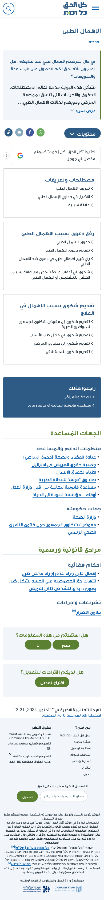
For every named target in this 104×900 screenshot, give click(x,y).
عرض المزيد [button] (85, 110)
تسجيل (27, 796)
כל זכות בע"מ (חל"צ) (32, 847)
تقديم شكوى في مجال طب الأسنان (60, 335)
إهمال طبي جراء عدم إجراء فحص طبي (59, 573)
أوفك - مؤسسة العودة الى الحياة (64, 494)
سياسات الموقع (80, 755)
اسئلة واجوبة (82, 742)
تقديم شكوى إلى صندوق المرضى (62, 343)
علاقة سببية (79, 205)
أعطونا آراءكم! (81, 761)
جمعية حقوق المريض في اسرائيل (63, 464)
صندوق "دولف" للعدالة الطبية (67, 479)
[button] (95, 8)
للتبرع (86, 767)
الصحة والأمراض (77, 397)
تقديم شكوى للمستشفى (68, 351)
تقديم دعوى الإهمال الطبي (67, 250)
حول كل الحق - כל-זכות (75, 735)
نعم (66, 645)
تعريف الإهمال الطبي (73, 188)
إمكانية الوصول (80, 748)
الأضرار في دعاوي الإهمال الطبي (64, 196)
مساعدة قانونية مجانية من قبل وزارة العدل (53, 487)
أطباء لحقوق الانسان (76, 472)
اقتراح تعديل (52, 682)
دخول (86, 774)
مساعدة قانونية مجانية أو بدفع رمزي (59, 405)
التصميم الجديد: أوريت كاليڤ (32, 756)
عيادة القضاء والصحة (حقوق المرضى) (59, 457)
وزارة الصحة (84, 517)
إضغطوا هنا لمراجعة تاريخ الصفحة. (71, 715)
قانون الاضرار (88, 612)
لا (38, 645)
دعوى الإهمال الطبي (73, 242)
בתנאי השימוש (21, 864)
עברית (94, 41)
